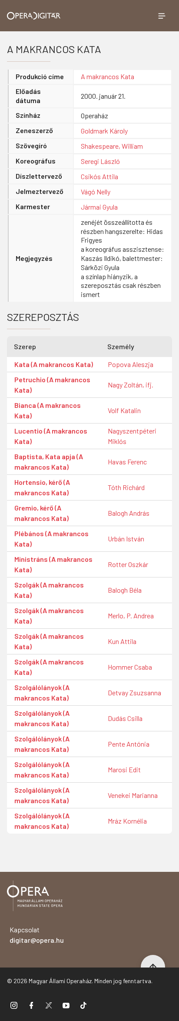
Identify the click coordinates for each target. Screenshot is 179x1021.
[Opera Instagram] (14, 1005)
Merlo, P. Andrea (131, 615)
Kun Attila (122, 641)
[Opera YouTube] (66, 1005)
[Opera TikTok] (83, 1005)
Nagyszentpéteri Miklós (132, 436)
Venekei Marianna (133, 795)
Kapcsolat (37, 934)
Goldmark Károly (104, 131)
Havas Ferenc (127, 461)
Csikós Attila (99, 176)
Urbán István (126, 538)
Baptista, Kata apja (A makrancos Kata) (48, 461)
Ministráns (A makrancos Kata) (53, 564)
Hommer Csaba (130, 667)
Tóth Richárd (126, 487)
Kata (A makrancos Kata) (53, 364)
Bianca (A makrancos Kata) (47, 410)
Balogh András (128, 513)
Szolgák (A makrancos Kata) (49, 590)
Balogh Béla (125, 590)
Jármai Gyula (99, 207)
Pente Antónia (128, 744)
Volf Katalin (124, 410)
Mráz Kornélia (127, 821)
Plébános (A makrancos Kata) (51, 538)
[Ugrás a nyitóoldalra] (34, 16)
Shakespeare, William (112, 146)
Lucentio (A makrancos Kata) (50, 436)
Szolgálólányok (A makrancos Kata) (42, 692)
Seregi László (100, 161)
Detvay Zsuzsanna (134, 692)
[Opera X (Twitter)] (49, 1005)
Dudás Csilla (125, 718)
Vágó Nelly (95, 191)
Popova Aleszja (130, 364)
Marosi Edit (124, 769)
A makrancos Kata (107, 76)
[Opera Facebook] (31, 1005)
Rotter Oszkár (128, 564)
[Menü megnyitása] (161, 15)
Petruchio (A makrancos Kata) (52, 384)
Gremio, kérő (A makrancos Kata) (41, 513)
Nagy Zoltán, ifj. (130, 384)
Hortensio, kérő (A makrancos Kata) (42, 487)
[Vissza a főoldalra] (35, 897)
